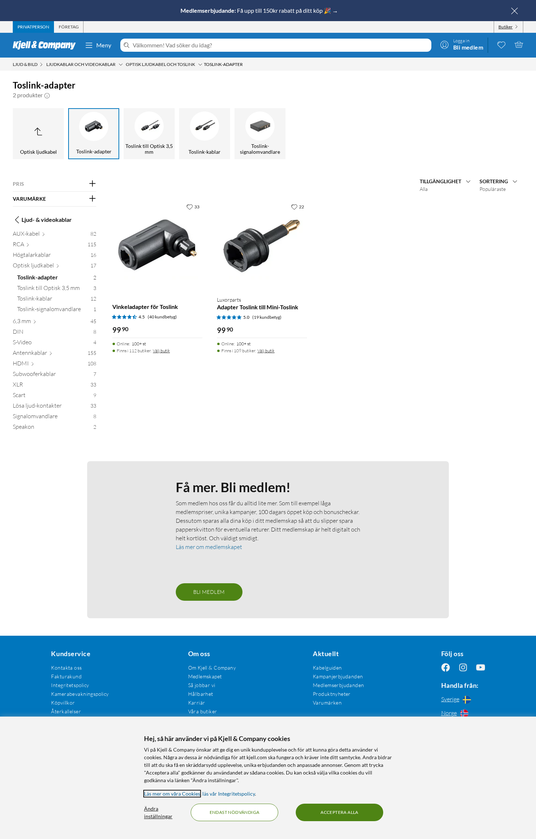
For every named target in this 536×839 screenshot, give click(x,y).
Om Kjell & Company (212, 667)
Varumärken (327, 702)
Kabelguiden (327, 667)
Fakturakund (66, 676)
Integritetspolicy (70, 685)
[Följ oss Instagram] (463, 667)
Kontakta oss (66, 667)
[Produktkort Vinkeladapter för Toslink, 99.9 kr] (157, 245)
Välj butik (161, 350)
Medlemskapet (205, 676)
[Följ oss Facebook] (445, 667)
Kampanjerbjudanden (338, 676)
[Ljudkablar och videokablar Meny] (120, 64)
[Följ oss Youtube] (480, 667)
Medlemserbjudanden (338, 685)
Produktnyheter (332, 694)
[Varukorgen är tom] (519, 44)
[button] (47, 95)
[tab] (33, 27)
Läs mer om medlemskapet (209, 546)
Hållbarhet (200, 694)
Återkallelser (66, 711)
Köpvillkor (63, 702)
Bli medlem (209, 592)
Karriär (196, 702)
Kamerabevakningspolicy (80, 694)
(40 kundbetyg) (162, 316)
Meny (104, 45)
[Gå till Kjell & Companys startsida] (46, 45)
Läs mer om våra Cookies (172, 794)
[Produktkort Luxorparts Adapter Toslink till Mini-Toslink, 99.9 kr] (262, 245)
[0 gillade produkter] (501, 44)
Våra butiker (202, 711)
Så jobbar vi (201, 685)
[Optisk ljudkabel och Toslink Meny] (200, 64)
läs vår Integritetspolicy (228, 794)
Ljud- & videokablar (47, 219)
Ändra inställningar (158, 812)
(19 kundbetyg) (266, 317)
